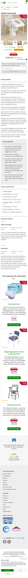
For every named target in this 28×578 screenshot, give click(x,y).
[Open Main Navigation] (1, 2)
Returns (5, 482)
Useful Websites (7, 511)
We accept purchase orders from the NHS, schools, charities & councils (14, 447)
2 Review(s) (12, 47)
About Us (5, 496)
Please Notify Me (14, 71)
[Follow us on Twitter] (9, 543)
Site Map (5, 500)
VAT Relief (5, 485)
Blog (4, 509)
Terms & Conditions (8, 502)
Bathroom (8, 7)
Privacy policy (23, 558)
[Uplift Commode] (6, 43)
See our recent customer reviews (14, 459)
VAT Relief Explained (21, 59)
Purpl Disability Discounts (9, 489)
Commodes (15, 7)
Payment (5, 480)
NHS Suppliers (6, 476)
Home (2, 7)
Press (4, 504)
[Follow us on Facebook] (5, 543)
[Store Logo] (4, 3)
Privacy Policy (6, 507)
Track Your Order (7, 487)
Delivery (5, 478)
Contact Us (5, 498)
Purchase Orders (7, 473)
